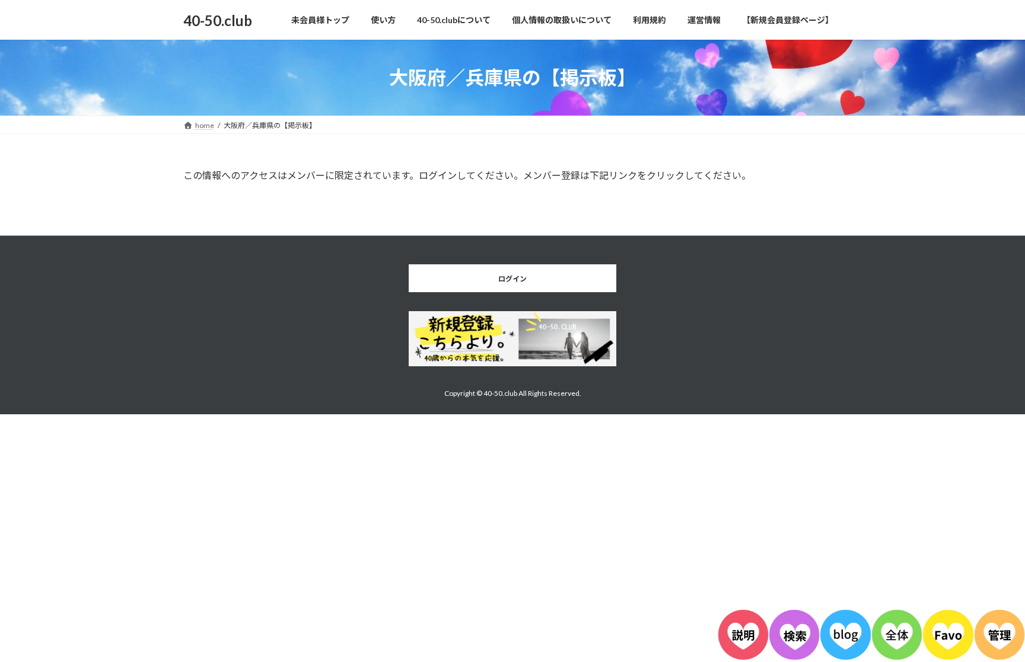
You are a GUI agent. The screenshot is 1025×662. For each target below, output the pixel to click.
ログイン (512, 278)
